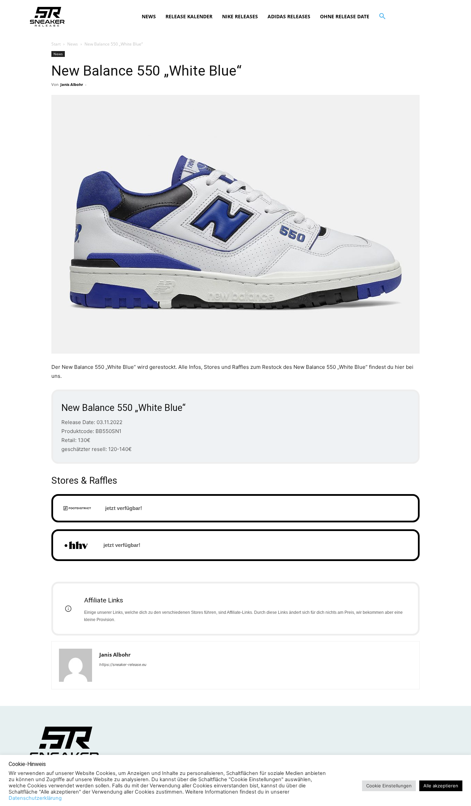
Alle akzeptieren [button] (440, 785)
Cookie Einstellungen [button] (389, 785)
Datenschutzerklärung (35, 798)
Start (56, 44)
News (72, 44)
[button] (382, 16)
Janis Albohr (71, 84)
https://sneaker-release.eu (122, 664)
